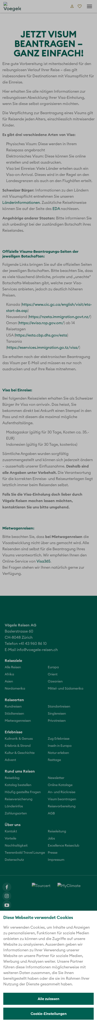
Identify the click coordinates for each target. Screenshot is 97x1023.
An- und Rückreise (61, 792)
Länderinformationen (21, 203)
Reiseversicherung (18, 799)
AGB (51, 813)
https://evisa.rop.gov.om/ (41, 323)
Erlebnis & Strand (18, 746)
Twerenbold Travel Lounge (25, 852)
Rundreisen (13, 706)
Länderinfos (14, 806)
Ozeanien (55, 681)
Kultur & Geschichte (20, 753)
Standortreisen (59, 706)
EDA (56, 209)
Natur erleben (58, 753)
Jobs (51, 838)
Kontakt (11, 831)
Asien (9, 681)
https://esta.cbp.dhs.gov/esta (41, 335)
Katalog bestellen (18, 785)
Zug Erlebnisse (58, 738)
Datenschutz (14, 859)
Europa (53, 667)
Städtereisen (14, 713)
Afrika (9, 674)
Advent (10, 760)
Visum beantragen (62, 799)
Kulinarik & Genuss (19, 738)
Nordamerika (15, 688)
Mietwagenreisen (18, 720)
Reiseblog (12, 778)
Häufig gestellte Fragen (23, 792)
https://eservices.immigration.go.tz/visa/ (43, 348)
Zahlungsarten (16, 813)
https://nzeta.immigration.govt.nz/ (59, 317)
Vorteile (10, 838)
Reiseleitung (57, 831)
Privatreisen (57, 720)
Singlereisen (57, 713)
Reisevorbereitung (62, 806)
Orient (52, 674)
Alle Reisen (13, 667)
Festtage (54, 760)
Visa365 (43, 561)
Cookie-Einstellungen (49, 1013)
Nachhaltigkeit (16, 845)
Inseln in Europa (60, 746)
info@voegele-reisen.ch (37, 650)
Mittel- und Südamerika (65, 688)
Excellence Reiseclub (63, 845)
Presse (52, 852)
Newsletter (56, 778)
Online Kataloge (60, 785)
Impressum (56, 859)
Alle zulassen (48, 999)
